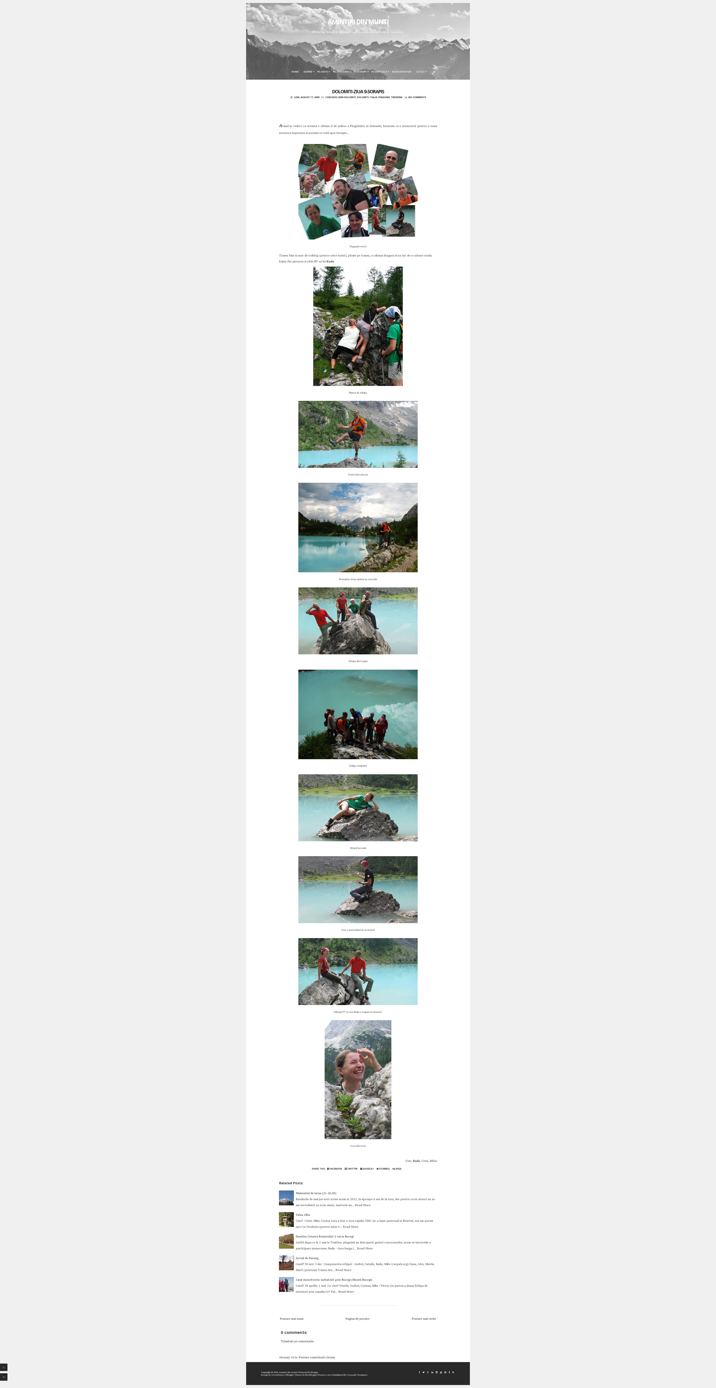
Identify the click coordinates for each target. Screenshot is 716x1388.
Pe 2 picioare (341, 71)
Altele (420, 71)
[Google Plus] (428, 1372)
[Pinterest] (445, 1372)
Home (295, 71)
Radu (330, 261)
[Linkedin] (432, 1372)
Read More (363, 1205)
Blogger (314, 1372)
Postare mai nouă (291, 1319)
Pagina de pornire (358, 1319)
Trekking (397, 97)
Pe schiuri (360, 71)
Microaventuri (401, 71)
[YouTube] (441, 1372)
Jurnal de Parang (307, 1258)
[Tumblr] (449, 1372)
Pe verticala (379, 71)
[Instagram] (437, 1372)
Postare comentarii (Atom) (317, 1357)
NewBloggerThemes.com (318, 1374)
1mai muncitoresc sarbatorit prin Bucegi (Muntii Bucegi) (334, 1280)
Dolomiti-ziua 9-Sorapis (358, 91)
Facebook (335, 1168)
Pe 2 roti (322, 71)
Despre (308, 71)
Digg (398, 1168)
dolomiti (363, 97)
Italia (373, 97)
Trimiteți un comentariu (297, 1341)
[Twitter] (423, 1372)
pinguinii (384, 97)
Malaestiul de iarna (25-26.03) (316, 1193)
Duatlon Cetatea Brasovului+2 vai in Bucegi (325, 1236)
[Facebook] (419, 1372)
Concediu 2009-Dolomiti (340, 97)
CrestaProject (278, 1374)
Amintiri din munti (358, 21)
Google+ (368, 1168)
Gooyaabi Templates (357, 1374)
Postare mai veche (424, 1319)
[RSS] (453, 1372)
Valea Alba (303, 1215)
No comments (417, 97)
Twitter (352, 1168)
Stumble (384, 1168)
